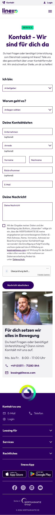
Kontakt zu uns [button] (11, 406)
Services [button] (8, 442)
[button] (8, 2)
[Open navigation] (50, 11)
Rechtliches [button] (10, 453)
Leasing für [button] (10, 430)
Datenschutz (19, 259)
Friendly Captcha (44, 274)
